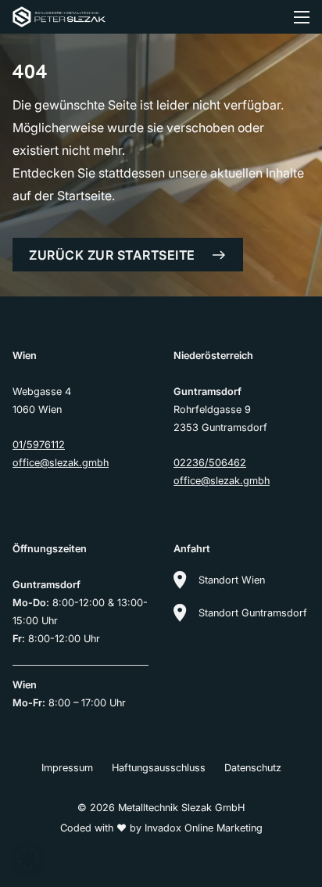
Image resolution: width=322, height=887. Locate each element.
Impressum (67, 768)
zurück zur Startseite (112, 255)
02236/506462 (210, 463)
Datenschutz (252, 768)
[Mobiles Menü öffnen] (301, 17)
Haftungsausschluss (159, 768)
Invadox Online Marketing (204, 828)
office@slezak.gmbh (61, 463)
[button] (28, 859)
